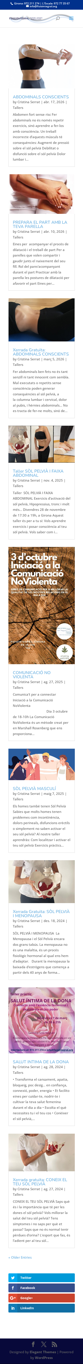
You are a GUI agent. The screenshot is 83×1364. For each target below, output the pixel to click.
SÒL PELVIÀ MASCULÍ (34, 789)
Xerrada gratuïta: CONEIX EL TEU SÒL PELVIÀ (40, 1182)
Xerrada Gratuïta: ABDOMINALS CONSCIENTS (41, 352)
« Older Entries (20, 1257)
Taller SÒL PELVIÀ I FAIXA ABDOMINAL (38, 473)
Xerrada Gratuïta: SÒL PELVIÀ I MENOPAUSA (41, 914)
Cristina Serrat (28, 102)
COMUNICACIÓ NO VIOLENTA (32, 675)
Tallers (18, 107)
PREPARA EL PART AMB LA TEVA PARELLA (40, 224)
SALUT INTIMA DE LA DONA (41, 1062)
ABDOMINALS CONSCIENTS (41, 97)
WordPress (44, 1357)
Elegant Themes (43, 1352)
